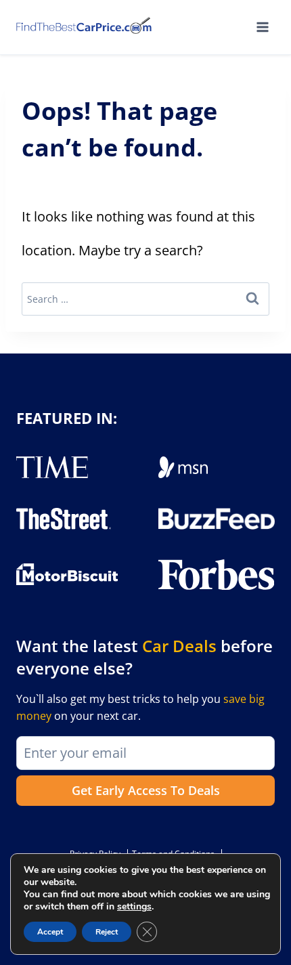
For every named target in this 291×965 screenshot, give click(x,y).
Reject (106, 931)
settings (134, 907)
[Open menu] (262, 26)
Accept (50, 931)
